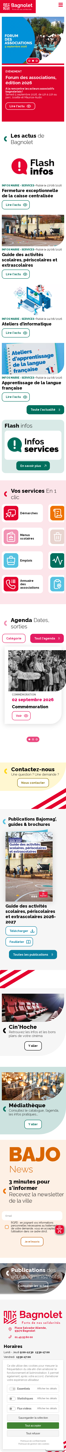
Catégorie (13, 638)
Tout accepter (33, 1425)
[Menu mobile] (59, 4)
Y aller (33, 1046)
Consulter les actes (33, 1286)
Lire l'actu (12, 108)
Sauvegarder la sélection (33, 1417)
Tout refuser (33, 1433)
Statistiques (25, 1398)
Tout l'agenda (44, 638)
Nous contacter (33, 783)
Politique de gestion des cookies (33, 1444)
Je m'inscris (32, 1241)
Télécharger (19, 931)
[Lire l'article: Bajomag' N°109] (33, 40)
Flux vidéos (24, 1408)
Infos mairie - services (17, 71)
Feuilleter (17, 942)
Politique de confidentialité (33, 1441)
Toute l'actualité (43, 409)
